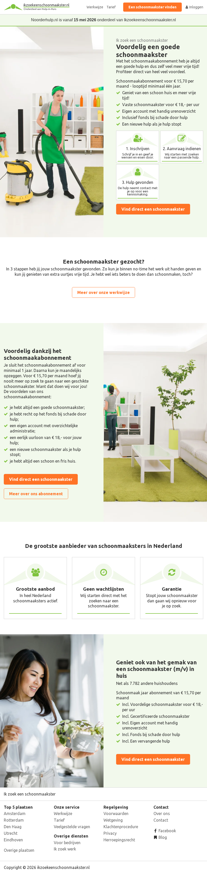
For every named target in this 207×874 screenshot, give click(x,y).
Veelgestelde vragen (72, 826)
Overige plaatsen (19, 850)
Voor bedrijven (67, 842)
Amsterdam (14, 813)
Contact (160, 820)
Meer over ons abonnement (36, 493)
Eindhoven (13, 840)
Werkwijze (95, 7)
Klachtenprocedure (121, 826)
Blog (162, 837)
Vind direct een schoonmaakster (153, 209)
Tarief (111, 7)
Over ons (161, 813)
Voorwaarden (116, 813)
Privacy (110, 833)
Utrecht (10, 833)
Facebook (167, 830)
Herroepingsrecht (119, 840)
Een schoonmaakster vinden (152, 7)
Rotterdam (14, 820)
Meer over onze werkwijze (103, 292)
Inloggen (196, 7)
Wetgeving (113, 820)
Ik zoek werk (65, 849)
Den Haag (12, 826)
